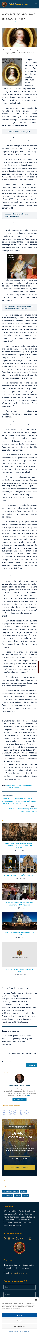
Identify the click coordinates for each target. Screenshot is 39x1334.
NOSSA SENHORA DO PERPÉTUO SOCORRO (19, 875)
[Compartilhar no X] (10, 1112)
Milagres (11, 787)
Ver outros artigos (20, 1099)
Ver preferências (19, 1326)
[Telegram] (13, 1238)
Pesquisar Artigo (7, 1062)
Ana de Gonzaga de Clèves (13, 786)
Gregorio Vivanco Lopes (11, 50)
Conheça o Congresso (19, 1167)
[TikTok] (25, 1238)
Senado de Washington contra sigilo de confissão (19, 933)
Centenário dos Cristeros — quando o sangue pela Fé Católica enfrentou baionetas (19, 845)
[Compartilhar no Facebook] (4, 1112)
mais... (28, 1096)
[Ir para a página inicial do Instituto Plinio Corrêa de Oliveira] (20, 1247)
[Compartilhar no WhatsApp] (21, 1112)
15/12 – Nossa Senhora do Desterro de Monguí (19, 970)
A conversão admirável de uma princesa (16, 22)
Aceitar (19, 1315)
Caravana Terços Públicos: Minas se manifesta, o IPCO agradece (19, 904)
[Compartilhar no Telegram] (15, 1112)
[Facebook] (5, 1238)
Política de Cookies (13, 1331)
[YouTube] (21, 1238)
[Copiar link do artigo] (26, 1112)
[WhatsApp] (30, 1238)
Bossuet (24, 786)
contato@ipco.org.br (18, 1273)
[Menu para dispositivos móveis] (35, 4)
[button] (36, 1300)
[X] (17, 1238)
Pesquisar (31, 1065)
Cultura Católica (7, 1195)
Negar (19, 1321)
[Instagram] (9, 1238)
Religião (16, 787)
